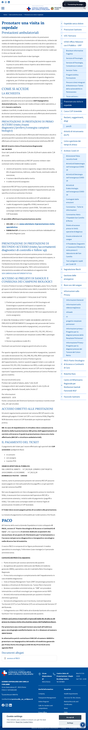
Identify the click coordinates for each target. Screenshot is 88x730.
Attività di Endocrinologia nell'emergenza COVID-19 (75, 190)
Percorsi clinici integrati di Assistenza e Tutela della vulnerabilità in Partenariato (75, 87)
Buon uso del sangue (73, 285)
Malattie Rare (70, 374)
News (66, 708)
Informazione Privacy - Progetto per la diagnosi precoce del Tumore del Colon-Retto (75, 348)
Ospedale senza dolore (73, 23)
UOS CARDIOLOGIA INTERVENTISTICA (17, 273)
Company (41, 694)
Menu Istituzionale (71, 2)
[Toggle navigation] (3, 8)
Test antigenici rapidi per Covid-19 (74, 262)
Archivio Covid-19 (71, 150)
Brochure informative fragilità (74, 52)
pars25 (68, 126)
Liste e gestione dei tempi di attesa (72, 143)
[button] (84, 8)
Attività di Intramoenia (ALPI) (73, 133)
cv (67, 316)
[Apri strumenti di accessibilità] (82, 724)
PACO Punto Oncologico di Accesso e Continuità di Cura (74, 364)
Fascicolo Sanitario (72, 396)
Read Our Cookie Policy (24, 722)
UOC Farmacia (70, 35)
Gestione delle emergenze (70, 277)
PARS (66, 712)
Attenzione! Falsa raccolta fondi (73, 157)
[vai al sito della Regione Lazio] (56, 8)
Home (5, 14)
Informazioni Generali (75, 300)
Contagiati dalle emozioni (72, 201)
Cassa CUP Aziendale (73, 111)
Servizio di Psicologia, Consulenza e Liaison (74, 64)
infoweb (69, 312)
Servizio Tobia (71, 70)
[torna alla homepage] (38, 8)
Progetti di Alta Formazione (72, 76)
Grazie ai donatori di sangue (74, 237)
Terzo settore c (72, 96)
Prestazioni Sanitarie (73, 29)
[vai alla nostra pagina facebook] (3, 2)
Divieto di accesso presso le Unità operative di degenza (74, 228)
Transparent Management (47, 698)
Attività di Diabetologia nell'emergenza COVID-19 (75, 166)
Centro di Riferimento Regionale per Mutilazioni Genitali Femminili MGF (73, 385)
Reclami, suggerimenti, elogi (74, 119)
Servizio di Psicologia (74, 58)
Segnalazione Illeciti (72, 269)
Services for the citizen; (15, 14)
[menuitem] (46, 728)
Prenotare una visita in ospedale (34, 14)
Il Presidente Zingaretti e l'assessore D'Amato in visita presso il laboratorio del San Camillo (75, 250)
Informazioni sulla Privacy (71, 293)
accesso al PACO (13, 658)
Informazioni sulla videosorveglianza (73, 306)
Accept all (70, 717)
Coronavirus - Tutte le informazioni (74, 208)
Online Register (43, 702)
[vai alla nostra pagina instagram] (6, 2)
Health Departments (71, 694)
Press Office (42, 712)
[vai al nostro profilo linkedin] (9, 2)
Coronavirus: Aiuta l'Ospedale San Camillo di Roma (75, 217)
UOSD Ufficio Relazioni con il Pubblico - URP (73, 43)
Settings (70, 723)
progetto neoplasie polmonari (73, 322)
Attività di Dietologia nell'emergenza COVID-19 (75, 177)
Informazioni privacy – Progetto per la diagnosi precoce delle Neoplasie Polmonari (75, 333)
